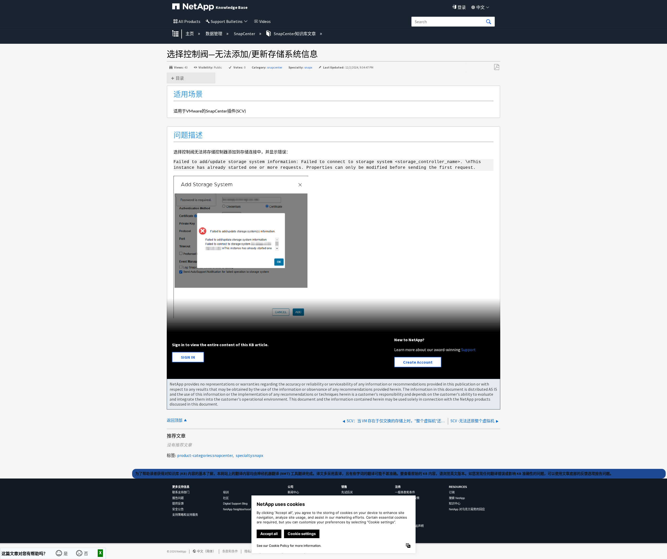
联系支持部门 (180, 492)
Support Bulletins (227, 21)
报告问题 (178, 498)
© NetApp (176, 551)
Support (468, 349)
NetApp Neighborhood (237, 509)
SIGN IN (188, 357)
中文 (480, 7)
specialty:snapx (249, 455)
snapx (308, 67)
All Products (189, 21)
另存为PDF (496, 67)
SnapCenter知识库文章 (295, 33)
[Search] (488, 22)
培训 (226, 492)
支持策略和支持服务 (185, 514)
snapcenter (274, 67)
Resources (458, 486)
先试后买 (347, 492)
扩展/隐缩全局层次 (178, 34)
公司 (290, 486)
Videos (265, 21)
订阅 (452, 492)
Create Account (418, 362)
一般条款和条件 (405, 492)
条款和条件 (230, 551)
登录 (462, 7)
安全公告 (178, 509)
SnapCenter (245, 33)
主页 (190, 33)
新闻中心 (293, 492)
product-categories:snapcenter (205, 455)
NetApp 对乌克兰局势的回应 (467, 509)
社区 (226, 498)
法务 (398, 486)
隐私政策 (250, 551)
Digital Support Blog (235, 503)
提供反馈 (178, 503)
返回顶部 (174, 420)
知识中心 (454, 503)
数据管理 (214, 33)
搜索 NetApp (457, 498)
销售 (344, 486)
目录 (180, 78)
